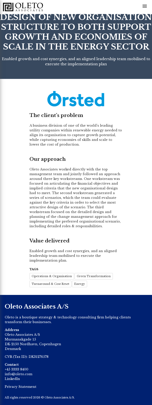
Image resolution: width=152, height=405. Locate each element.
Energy (79, 284)
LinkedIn (12, 379)
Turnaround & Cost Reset (50, 284)
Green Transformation (94, 276)
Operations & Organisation (52, 276)
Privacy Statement (20, 387)
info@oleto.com (18, 374)
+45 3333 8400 (16, 369)
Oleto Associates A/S (59, 397)
